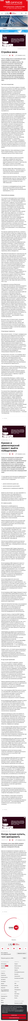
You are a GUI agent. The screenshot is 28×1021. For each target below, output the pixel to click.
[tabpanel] (14, 486)
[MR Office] (14, 5)
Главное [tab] (4, 28)
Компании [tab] (23, 28)
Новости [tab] (14, 28)
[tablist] (14, 28)
